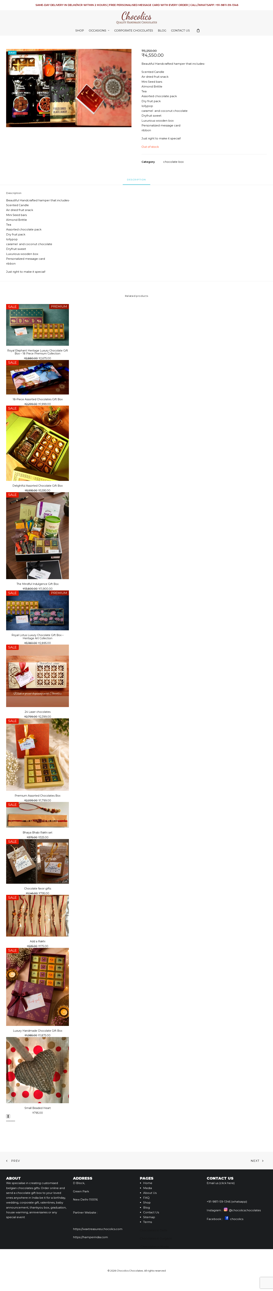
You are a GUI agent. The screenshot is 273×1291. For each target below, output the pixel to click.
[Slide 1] (7, 1121)
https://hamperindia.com (90, 1237)
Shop (79, 30)
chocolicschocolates (246, 1210)
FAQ (146, 1197)
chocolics (236, 1219)
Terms (147, 1222)
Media (147, 1188)
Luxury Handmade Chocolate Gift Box (37, 1030)
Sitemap (149, 1217)
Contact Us (180, 30)
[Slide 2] (10, 1121)
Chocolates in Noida (155, 1246)
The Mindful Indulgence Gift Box (37, 584)
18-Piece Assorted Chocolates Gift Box (38, 399)
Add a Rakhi (37, 941)
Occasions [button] (97, 30)
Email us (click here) (221, 1183)
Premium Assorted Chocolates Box (37, 795)
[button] (68, 88)
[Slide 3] (13, 1121)
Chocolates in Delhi (153, 1230)
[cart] (198, 30)
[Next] (8, 1116)
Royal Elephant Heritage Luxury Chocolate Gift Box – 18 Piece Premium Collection (37, 352)
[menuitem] (79, 30)
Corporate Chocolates (133, 30)
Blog (162, 30)
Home (147, 1183)
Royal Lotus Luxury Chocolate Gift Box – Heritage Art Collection (38, 636)
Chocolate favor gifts (37, 888)
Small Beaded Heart (38, 1108)
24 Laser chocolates (38, 712)
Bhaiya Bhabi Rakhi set (37, 832)
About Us (150, 1193)
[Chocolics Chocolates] (136, 17)
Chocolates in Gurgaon (156, 1238)
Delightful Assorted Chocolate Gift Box (37, 485)
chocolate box (173, 162)
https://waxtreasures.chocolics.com (97, 1229)
